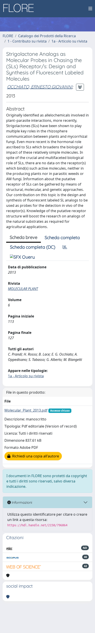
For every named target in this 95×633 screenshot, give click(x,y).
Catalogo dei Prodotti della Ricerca (47, 35)
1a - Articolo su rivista (69, 41)
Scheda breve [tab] (23, 237)
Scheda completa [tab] (62, 237)
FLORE (8, 35)
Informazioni (21, 502)
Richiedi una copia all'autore (34, 456)
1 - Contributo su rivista (27, 41)
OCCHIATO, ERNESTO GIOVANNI (39, 86)
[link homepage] (20, 9)
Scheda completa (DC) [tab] (32, 247)
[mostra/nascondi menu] (90, 8)
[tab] (65, 247)
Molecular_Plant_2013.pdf (26, 410)
